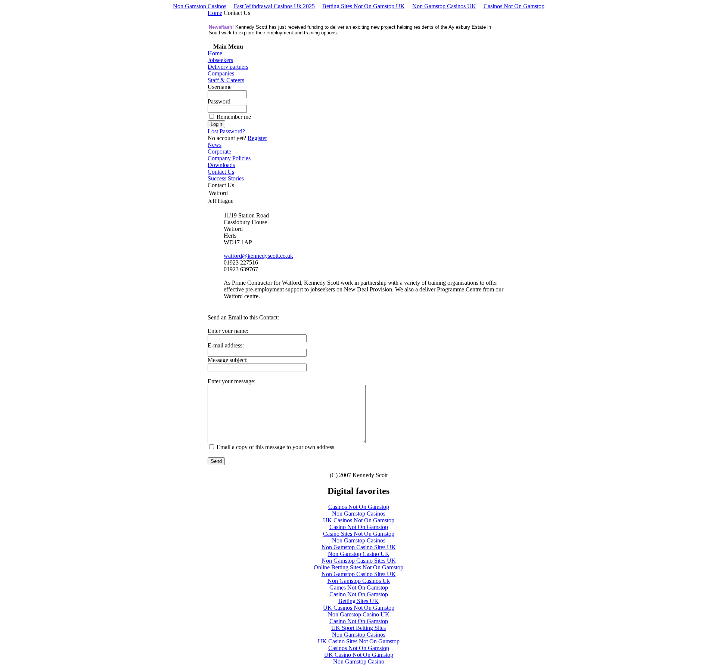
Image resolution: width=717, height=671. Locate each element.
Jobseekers (220, 60)
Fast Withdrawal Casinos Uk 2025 (274, 6)
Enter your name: (228, 331)
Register (257, 138)
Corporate (219, 151)
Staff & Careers (226, 80)
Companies (221, 73)
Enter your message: (231, 381)
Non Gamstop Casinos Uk (359, 581)
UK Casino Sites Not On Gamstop (359, 641)
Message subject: (228, 360)
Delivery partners (228, 67)
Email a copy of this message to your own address (275, 447)
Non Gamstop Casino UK (358, 554)
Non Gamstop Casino (358, 661)
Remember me (234, 117)
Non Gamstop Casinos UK (444, 6)
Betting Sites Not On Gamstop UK (363, 6)
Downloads (221, 165)
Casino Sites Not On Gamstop (358, 534)
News (214, 145)
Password (219, 101)
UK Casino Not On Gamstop (358, 655)
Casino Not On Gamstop (358, 527)
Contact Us (221, 171)
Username (220, 87)
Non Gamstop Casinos (199, 6)
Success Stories (226, 178)
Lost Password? (226, 131)
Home (215, 13)
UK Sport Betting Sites (358, 628)
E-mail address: (226, 345)
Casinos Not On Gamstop (514, 6)
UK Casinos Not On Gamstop (358, 520)
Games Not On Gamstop (358, 587)
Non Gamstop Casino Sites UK (359, 547)
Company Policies (229, 158)
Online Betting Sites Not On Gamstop (358, 567)
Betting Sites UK (358, 601)
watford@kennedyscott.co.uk (258, 256)
